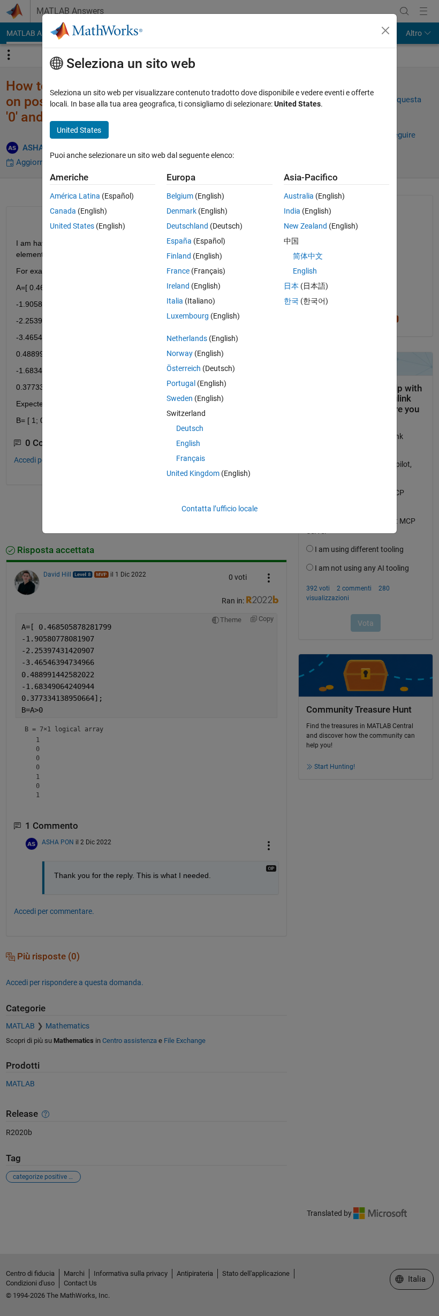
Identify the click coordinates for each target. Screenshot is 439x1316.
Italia (174, 301)
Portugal (180, 383)
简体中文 (308, 256)
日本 (291, 286)
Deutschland (187, 226)
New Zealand (305, 226)
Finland (178, 256)
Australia (299, 196)
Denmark (181, 211)
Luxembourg (187, 316)
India (292, 211)
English (188, 443)
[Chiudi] (385, 30)
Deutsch (189, 428)
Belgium (179, 196)
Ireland (178, 286)
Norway (179, 353)
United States (72, 226)
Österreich (183, 368)
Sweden (179, 398)
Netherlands (186, 338)
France (178, 271)
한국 (291, 301)
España (179, 241)
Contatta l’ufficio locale (219, 508)
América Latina (75, 196)
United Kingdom (193, 473)
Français (190, 458)
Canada (63, 211)
